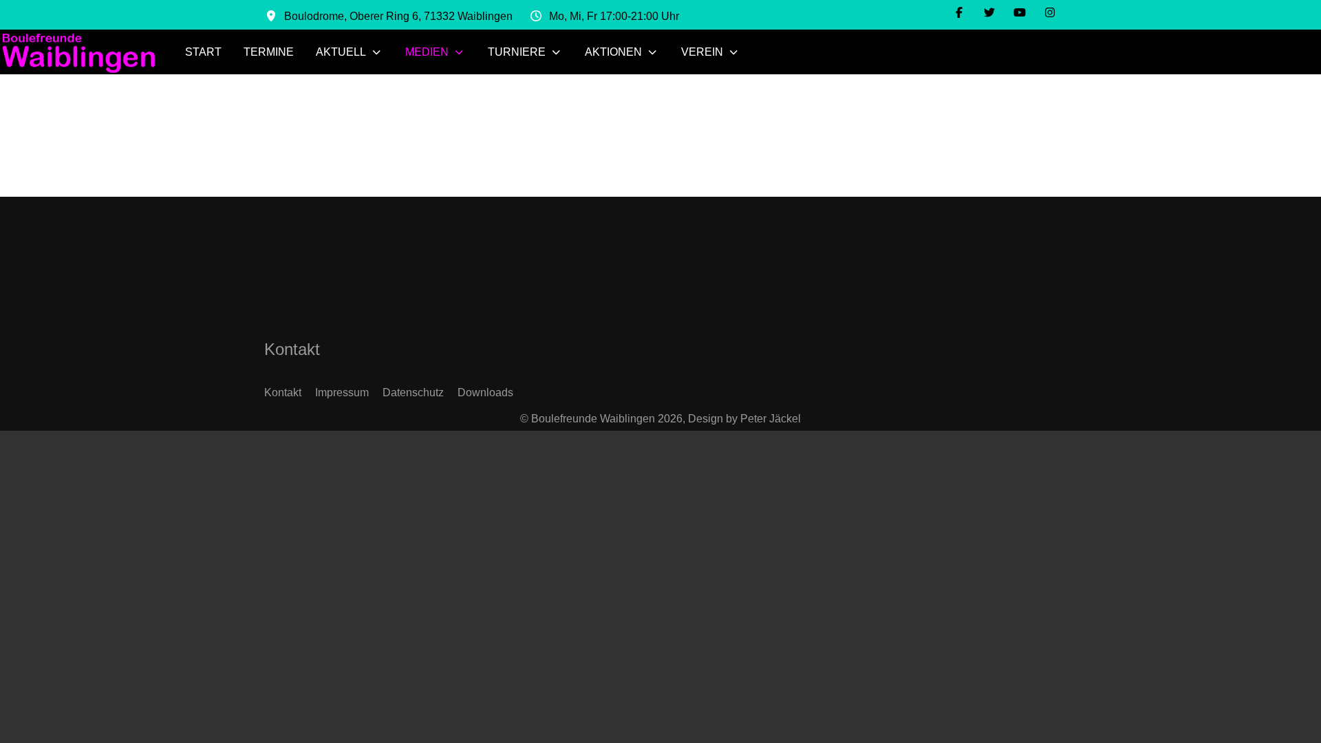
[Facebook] (959, 13)
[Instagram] (1050, 13)
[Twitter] (989, 13)
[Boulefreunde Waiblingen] (79, 52)
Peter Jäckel (770, 418)
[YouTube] (1020, 13)
